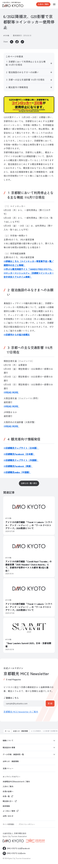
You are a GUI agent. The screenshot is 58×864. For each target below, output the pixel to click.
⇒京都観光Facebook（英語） (18, 466)
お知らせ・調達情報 (20, 731)
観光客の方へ (8, 801)
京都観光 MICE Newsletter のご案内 (21, 711)
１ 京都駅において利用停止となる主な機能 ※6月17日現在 (25, 63)
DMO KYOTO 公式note (16, 853)
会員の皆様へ (8, 791)
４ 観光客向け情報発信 (17, 87)
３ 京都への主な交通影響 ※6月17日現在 (25, 79)
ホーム (7, 731)
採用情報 (6, 806)
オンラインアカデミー (11, 776)
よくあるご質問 (9, 811)
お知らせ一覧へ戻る (29, 483)
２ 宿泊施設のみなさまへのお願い (22, 72)
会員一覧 (6, 796)
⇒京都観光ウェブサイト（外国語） (21, 460)
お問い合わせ (8, 816)
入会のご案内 (43, 4)
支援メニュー (8, 768)
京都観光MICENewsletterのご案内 (16, 781)
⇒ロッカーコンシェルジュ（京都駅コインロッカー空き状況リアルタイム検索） (29, 275)
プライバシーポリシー (27, 824)
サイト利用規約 (8, 824)
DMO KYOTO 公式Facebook (18, 848)
